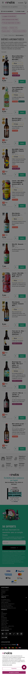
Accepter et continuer (14, 672)
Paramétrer (14, 668)
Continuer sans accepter (7, 664)
